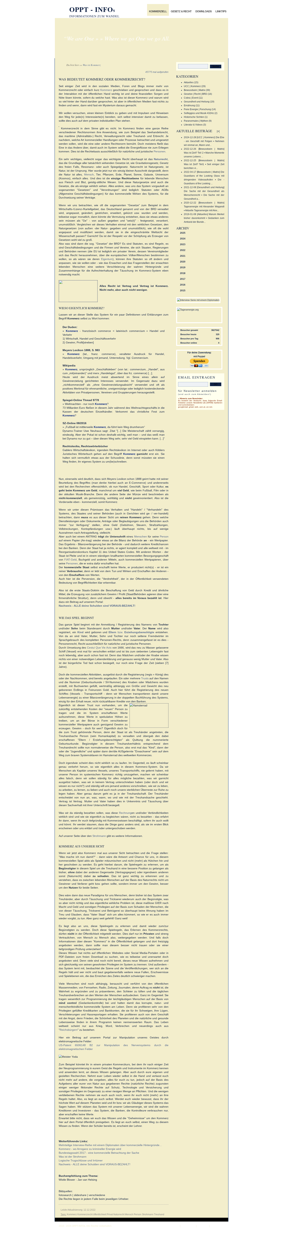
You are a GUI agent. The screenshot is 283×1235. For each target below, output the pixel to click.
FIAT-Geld (70, 559)
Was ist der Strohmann (72, 1156)
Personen (159, 151)
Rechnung (125, 812)
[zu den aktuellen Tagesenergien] (188, 309)
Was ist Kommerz (92, 65)
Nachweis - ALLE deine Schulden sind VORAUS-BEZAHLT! (94, 1164)
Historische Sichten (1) (196, 117)
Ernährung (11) (192, 105)
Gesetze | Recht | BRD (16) (198, 94)
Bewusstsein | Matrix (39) (197, 90)
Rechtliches (218, 1226)
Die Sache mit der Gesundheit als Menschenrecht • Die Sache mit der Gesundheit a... (204, 195)
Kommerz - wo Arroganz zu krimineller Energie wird (90, 1148)
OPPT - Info (92, 9)
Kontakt (203, 1226)
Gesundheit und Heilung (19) (199, 101)
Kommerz (106, 89)
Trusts (145, 678)
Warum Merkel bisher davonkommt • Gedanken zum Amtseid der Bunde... (204, 218)
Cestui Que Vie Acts (99, 647)
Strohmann (99, 835)
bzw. (131, 632)
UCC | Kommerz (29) (195, 86)
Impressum (188, 1226)
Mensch (89, 174)
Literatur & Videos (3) (195, 124)
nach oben (172, 1226)
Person (164, 536)
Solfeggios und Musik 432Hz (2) (200, 113)
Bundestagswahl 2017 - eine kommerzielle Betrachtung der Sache (99, 1152)
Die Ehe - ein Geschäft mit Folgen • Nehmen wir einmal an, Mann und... (204, 141)
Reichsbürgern (69, 1029)
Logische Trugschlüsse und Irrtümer (81, 1160)
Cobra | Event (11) (193, 97)
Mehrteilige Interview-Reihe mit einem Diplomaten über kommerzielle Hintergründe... (110, 1145)
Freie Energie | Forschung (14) (200, 109)
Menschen (140, 536)
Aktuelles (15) (191, 82)
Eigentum (107, 259)
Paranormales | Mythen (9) (198, 121)
